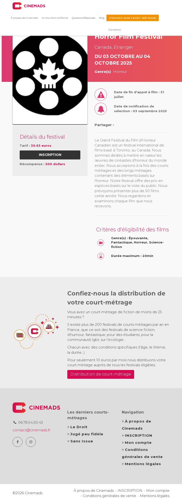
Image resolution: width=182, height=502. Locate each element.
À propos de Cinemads (24, 17)
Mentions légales (143, 464)
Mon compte (138, 442)
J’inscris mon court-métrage (132, 18)
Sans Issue (81, 441)
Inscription (50, 155)
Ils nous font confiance (55, 17)
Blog (102, 17)
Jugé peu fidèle (86, 434)
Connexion (114, 29)
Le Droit (78, 427)
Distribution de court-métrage (100, 374)
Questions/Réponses (83, 17)
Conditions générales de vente (109, 495)
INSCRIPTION (138, 435)
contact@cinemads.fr (31, 430)
